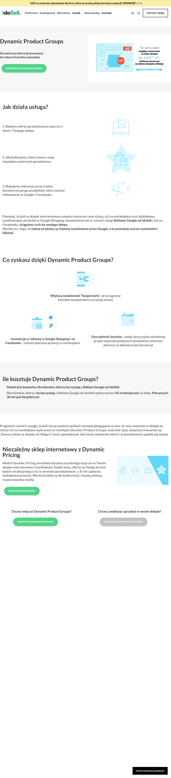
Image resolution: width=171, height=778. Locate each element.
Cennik (76, 13)
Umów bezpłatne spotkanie (150, 770)
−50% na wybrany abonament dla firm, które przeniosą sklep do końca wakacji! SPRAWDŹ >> (84, 3)
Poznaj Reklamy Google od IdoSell (123, 521)
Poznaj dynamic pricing (22, 491)
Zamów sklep (155, 13)
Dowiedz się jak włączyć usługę (24, 68)
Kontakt (107, 13)
